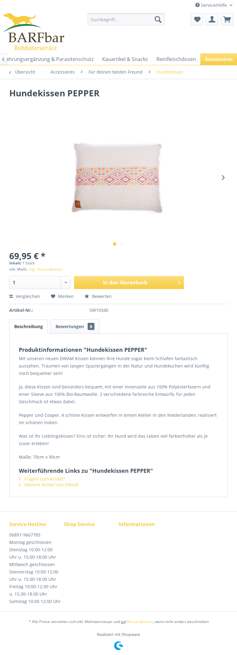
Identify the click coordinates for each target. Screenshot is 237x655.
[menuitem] (126, 19)
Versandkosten (140, 621)
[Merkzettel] (197, 19)
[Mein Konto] (212, 19)
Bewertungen (74, 326)
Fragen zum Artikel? (44, 479)
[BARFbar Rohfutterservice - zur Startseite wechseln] (33, 31)
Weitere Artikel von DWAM (51, 485)
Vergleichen (27, 296)
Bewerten (101, 296)
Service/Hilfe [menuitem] (214, 5)
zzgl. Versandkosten (45, 269)
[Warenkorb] (227, 19)
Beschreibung (28, 326)
